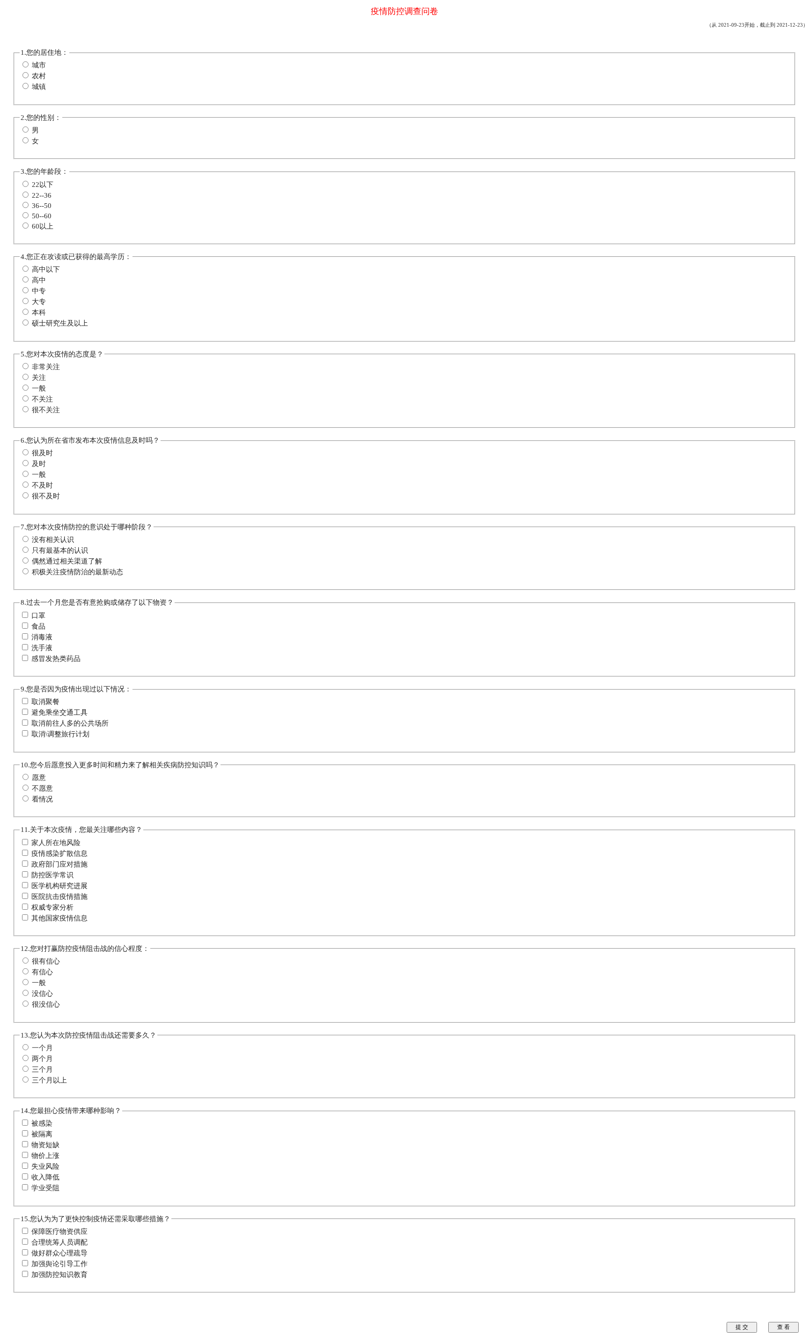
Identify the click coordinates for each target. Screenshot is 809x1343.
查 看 (783, 1327)
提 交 (741, 1327)
